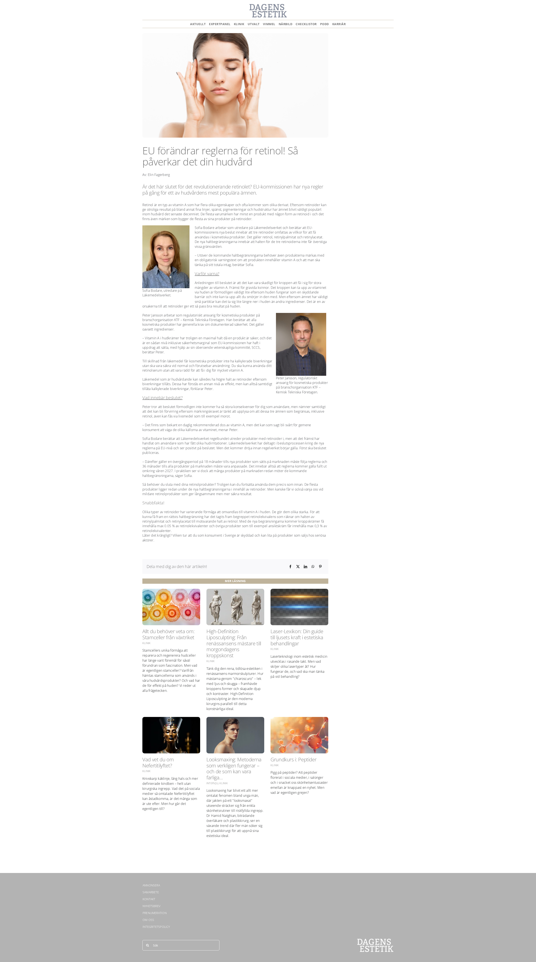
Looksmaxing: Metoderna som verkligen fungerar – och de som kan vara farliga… (234, 768)
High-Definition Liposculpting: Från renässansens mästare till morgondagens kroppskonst (233, 643)
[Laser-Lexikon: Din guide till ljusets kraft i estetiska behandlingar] (299, 607)
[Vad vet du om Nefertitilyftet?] (171, 735)
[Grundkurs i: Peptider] (299, 735)
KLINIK (146, 643)
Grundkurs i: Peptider (293, 759)
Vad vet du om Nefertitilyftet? (158, 762)
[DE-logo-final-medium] (268, 5)
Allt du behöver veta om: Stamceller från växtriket (168, 634)
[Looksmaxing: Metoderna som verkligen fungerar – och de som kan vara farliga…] (235, 735)
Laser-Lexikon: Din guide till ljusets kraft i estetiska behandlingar (297, 637)
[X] (298, 566)
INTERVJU (212, 783)
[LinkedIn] (305, 566)
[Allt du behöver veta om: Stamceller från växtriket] (171, 607)
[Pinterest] (320, 566)
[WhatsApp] (313, 566)
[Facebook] (290, 566)
